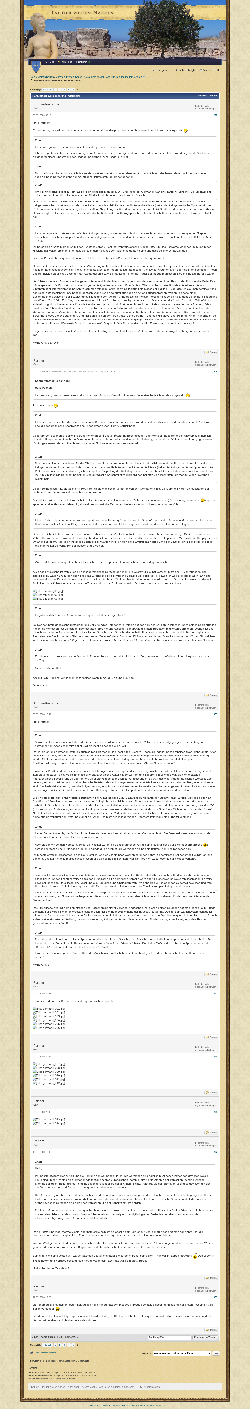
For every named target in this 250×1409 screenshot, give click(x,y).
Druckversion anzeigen (46, 1352)
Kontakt (35, 1387)
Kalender (207, 70)
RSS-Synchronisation (148, 1387)
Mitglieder (193, 70)
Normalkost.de (138, 1406)
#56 (215, 1112)
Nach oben (73, 1387)
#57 (215, 1152)
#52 (215, 371)
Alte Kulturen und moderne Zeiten (124, 77)
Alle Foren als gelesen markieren (116, 1387)
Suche (181, 70)
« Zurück (47, 89)
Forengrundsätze (164, 70)
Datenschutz (105, 1406)
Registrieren (81, 62)
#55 (215, 1056)
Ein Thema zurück (45, 1337)
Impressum (93, 1406)
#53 (215, 714)
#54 (215, 993)
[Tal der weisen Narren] (36, 66)
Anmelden (67, 62)
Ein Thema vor (67, 1337)
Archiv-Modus (89, 1387)
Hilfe (218, 70)
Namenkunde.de (154, 1406)
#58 (215, 1297)
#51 (215, 115)
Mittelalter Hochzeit (121, 1406)
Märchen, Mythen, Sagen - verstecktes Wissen (80, 77)
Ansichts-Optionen (208, 95)
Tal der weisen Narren (42, 77)
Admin (113, 371)
